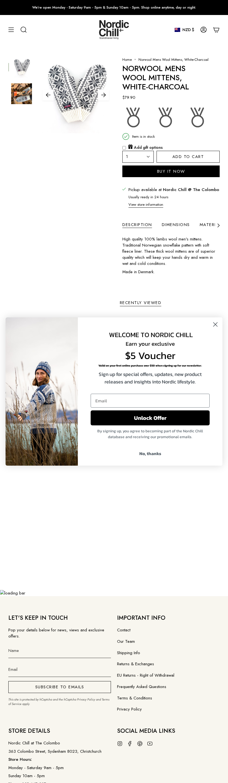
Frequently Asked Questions (141, 687)
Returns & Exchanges (135, 664)
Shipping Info (128, 653)
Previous (48, 95)
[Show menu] (11, 29)
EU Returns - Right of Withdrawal (145, 675)
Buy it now (171, 171)
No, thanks (150, 453)
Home (127, 59)
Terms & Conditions (134, 698)
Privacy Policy (86, 699)
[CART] (216, 29)
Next (103, 95)
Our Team (126, 641)
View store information (145, 204)
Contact (123, 630)
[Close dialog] (215, 324)
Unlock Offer (150, 418)
